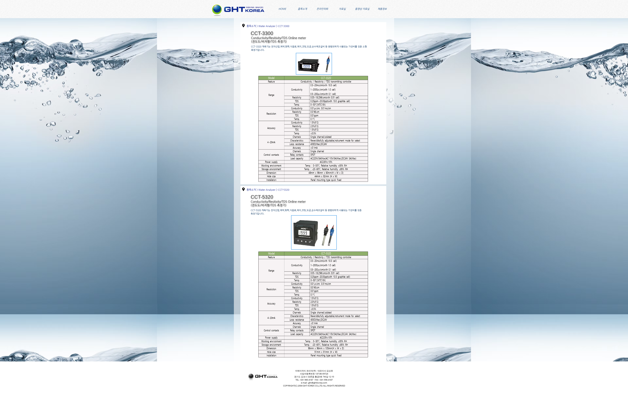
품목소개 (251, 26)
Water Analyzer (266, 26)
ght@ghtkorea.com (317, 382)
